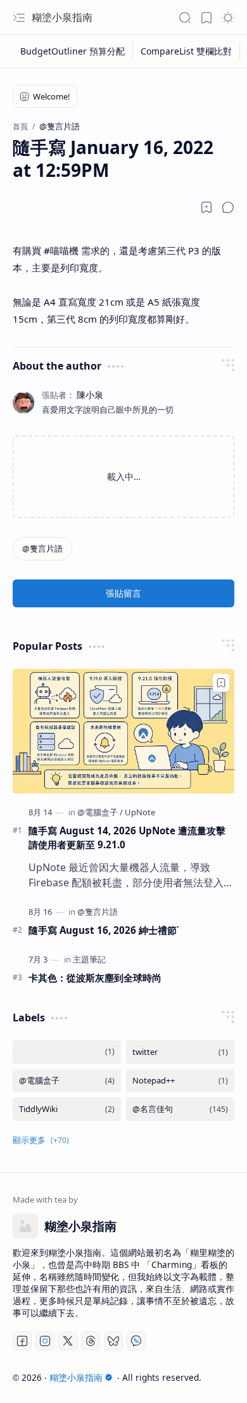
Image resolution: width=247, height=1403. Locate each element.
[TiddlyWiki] (67, 1109)
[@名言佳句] (180, 1109)
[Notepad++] (180, 1080)
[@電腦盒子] (100, 812)
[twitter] (180, 1052)
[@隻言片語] (42, 548)
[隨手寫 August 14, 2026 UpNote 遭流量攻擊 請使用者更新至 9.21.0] (123, 731)
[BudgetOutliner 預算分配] (73, 51)
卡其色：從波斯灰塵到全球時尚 (95, 977)
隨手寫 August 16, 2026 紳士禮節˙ (103, 930)
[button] (19, 17)
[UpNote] (140, 812)
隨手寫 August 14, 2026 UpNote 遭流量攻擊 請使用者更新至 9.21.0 (131, 837)
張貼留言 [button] (123, 593)
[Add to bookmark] (221, 683)
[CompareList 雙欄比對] (186, 51)
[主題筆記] (89, 959)
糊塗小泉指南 (62, 17)
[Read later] (206, 207)
